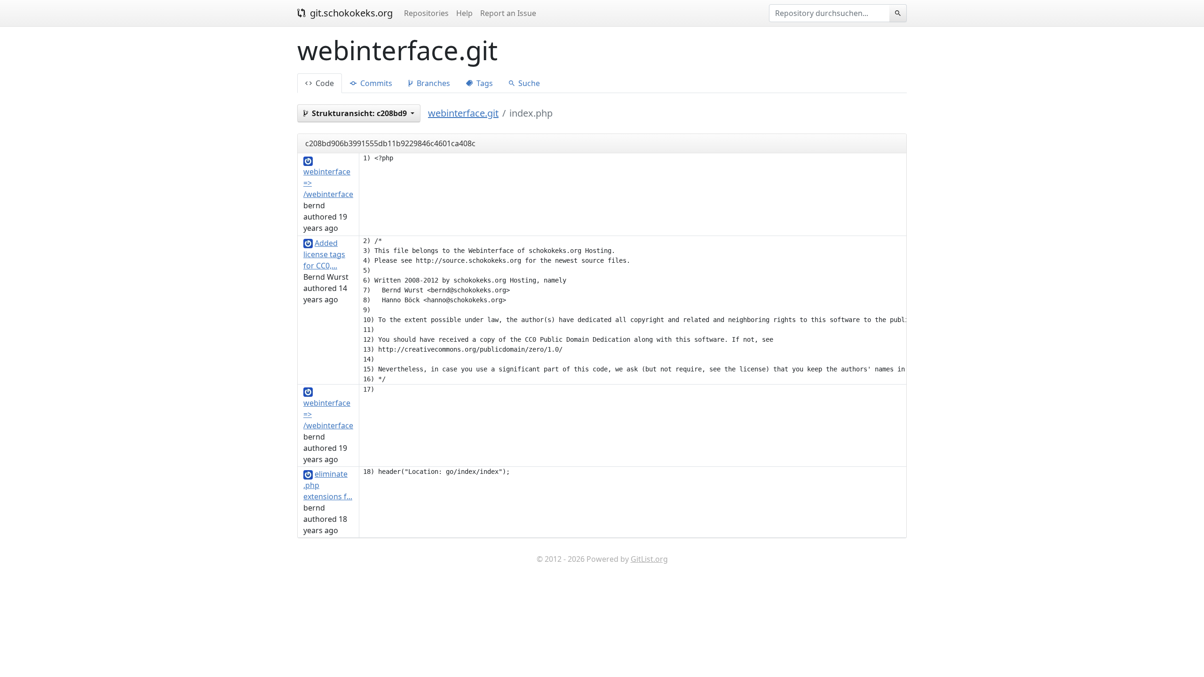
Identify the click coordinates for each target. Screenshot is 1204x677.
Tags (484, 83)
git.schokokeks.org (350, 13)
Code (324, 83)
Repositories (426, 13)
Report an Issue (508, 13)
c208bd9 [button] (360, 113)
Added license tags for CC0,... (324, 254)
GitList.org (649, 559)
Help (464, 13)
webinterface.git (463, 113)
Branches (432, 83)
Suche (528, 83)
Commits (375, 83)
